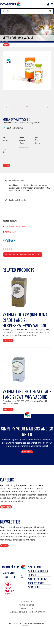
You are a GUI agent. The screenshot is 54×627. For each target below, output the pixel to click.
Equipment (33, 575)
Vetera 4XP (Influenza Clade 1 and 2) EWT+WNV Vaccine (27, 394)
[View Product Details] (19, 292)
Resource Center (36, 583)
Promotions (34, 587)
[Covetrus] (10, 4)
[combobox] (26, 11)
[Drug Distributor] (9, 588)
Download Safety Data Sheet (17, 226)
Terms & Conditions (27, 605)
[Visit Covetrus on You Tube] (22, 577)
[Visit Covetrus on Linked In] (7, 577)
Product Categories (38, 571)
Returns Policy (27, 601)
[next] (47, 107)
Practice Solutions (37, 579)
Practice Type (34, 567)
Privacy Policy (27, 608)
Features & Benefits (17, 200)
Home (2, 41)
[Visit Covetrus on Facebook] (14, 577)
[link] (24, 147)
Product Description (17, 180)
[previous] (7, 107)
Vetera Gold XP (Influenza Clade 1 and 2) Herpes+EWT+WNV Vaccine (25, 319)
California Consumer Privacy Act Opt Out (27, 612)
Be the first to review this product (23, 255)
